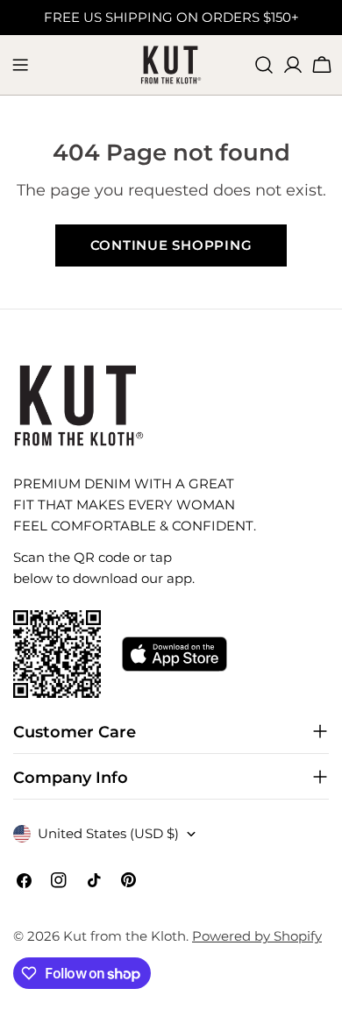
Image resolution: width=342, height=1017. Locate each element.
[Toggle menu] (20, 64)
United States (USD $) (108, 833)
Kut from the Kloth (124, 936)
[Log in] (292, 64)
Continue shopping (171, 245)
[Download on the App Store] (174, 654)
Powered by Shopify (257, 936)
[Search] (263, 64)
